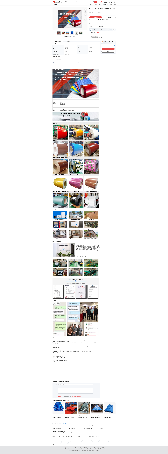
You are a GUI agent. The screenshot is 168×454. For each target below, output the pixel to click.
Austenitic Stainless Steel (87, 436)
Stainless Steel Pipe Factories (87, 440)
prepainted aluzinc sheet (71, 425)
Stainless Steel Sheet (55, 425)
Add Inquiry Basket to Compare (70, 36)
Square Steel (68, 436)
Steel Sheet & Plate (61, 436)
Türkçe (101, 448)
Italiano (80, 448)
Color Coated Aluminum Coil (88, 428)
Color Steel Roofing (111, 440)
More (53, 444)
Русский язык (76, 448)
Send (59, 396)
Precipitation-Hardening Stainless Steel (76, 436)
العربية (88, 448)
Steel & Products (64, 6)
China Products (67, 447)
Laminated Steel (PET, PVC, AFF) (88, 426)
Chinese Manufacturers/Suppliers (74, 447)
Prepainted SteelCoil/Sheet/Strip (88, 425)
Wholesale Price (85, 447)
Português (69, 448)
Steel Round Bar (55, 436)
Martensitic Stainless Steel (95, 436)
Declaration (93, 450)
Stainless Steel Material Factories (76, 440)
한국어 (91, 448)
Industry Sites (89, 447)
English (63, 448)
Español (66, 448)
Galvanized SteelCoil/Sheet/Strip (56, 428)
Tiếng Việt (104, 448)
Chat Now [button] (109, 17)
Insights (106, 447)
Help (99, 4)
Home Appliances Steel (103, 425)
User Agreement (89, 450)
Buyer (95, 4)
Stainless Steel (69, 6)
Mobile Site (103, 447)
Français (73, 448)
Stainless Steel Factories (56, 440)
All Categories (55, 4)
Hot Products (62, 447)
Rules (115, 4)
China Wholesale (80, 447)
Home (53, 6)
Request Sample (105, 19)
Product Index (99, 447)
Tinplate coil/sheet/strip (71, 428)
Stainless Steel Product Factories (66, 440)
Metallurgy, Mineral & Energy (58, 6)
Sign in (114, 2)
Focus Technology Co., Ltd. (78, 450)
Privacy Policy (97, 450)
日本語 (93, 448)
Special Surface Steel (102, 426)
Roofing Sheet (102, 428)
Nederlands (85, 448)
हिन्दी (95, 448)
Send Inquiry (96, 17)
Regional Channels (94, 447)
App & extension (105, 4)
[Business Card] (114, 45)
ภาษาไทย (98, 448)
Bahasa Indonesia (108, 448)
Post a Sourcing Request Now (76, 396)
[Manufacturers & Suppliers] (57, 2)
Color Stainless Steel (95, 440)
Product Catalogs (64, 423)
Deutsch (82, 448)
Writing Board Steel (55, 426)
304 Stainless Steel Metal (103, 440)
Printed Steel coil (70, 426)
